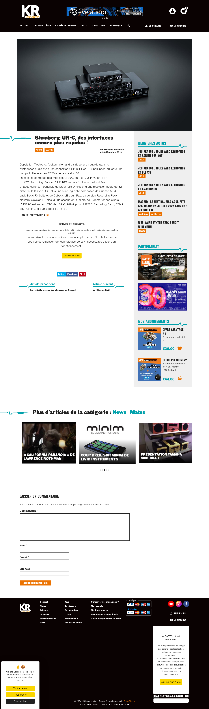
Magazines (98, 25)
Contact (44, 602)
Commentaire (29, 511)
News (39, 150)
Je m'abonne (180, 25)
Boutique (116, 25)
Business (44, 614)
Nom (23, 545)
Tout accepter (20, 688)
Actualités (41, 25)
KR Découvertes (65, 25)
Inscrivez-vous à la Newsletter (171, 696)
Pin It (82, 274)
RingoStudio (129, 701)
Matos (49, 150)
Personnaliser (20, 701)
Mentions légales (99, 610)
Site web (25, 569)
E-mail (24, 557)
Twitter (61, 274)
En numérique (71, 610)
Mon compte (97, 606)
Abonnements (71, 618)
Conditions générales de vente (106, 618)
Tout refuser (20, 694)
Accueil (25, 25)
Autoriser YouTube (71, 255)
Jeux (84, 25)
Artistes (156, 214)
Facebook (72, 274)
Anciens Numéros (73, 622)
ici (47, 215)
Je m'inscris (155, 25)
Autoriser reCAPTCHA (171, 682)
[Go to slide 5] (108, 470)
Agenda (143, 214)
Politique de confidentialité (104, 614)
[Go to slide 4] (106, 470)
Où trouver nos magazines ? (105, 602)
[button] (129, 26)
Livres (68, 614)
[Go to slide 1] (102, 18)
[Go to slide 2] (104, 18)
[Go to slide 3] (107, 18)
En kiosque (70, 606)
